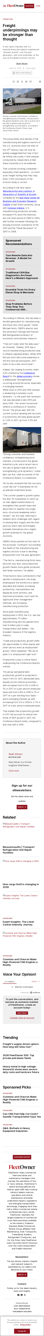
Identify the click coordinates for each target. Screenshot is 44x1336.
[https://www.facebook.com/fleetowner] (18, 1295)
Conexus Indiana (16, 208)
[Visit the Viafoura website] (35, 993)
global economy (25, 376)
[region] (22, 987)
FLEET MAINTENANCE (22, 1306)
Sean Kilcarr (22, 63)
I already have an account (22, 1018)
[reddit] (26, 81)
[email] (30, 81)
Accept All (22, 1331)
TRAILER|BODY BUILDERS (22, 1311)
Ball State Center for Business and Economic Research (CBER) (21, 201)
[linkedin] (18, 81)
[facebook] (13, 81)
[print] (40, 81)
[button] (4, 6)
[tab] (9, 982)
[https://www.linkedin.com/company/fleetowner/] (21, 1295)
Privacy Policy (25, 1325)
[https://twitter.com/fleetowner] (25, 1295)
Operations (8, 19)
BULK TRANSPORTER (22, 1309)
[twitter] (22, 81)
